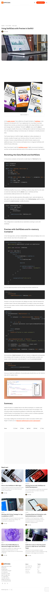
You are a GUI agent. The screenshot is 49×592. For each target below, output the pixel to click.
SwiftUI (2, 25)
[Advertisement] (24, 13)
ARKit (38, 571)
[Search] (35, 3)
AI (37, 569)
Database (27, 483)
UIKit (2, 483)
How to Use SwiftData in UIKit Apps (11, 485)
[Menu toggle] (46, 3)
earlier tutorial (11, 121)
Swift (2, 542)
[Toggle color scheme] (11, 590)
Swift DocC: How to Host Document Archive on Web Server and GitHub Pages (35, 546)
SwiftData (37, 121)
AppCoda (6, 589)
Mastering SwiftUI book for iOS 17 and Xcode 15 (28, 420)
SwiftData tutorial (22, 147)
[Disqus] (24, 448)
